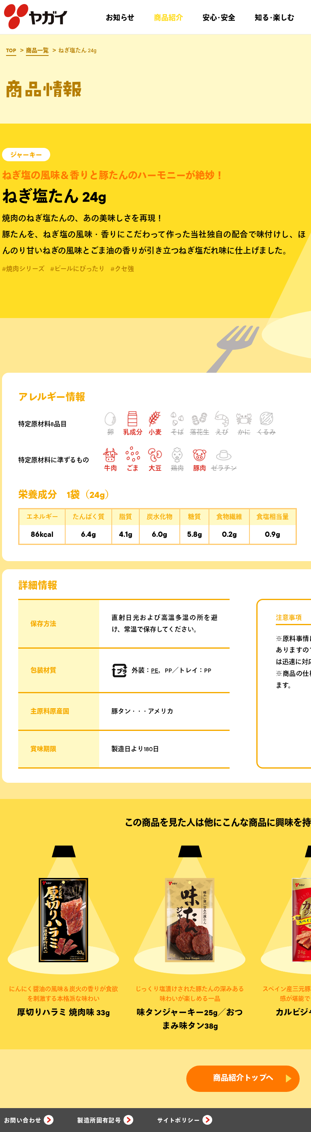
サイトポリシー (178, 1120)
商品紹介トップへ (243, 1078)
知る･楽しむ (274, 18)
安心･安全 (218, 18)
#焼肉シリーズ (23, 269)
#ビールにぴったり (77, 269)
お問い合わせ (22, 1120)
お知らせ (120, 18)
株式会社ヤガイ (35, 17)
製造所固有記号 (99, 1120)
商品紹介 (168, 18)
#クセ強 (122, 269)
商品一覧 (37, 50)
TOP (11, 50)
